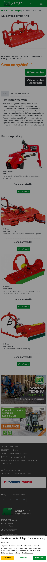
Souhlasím (39, 558)
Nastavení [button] (23, 558)
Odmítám (7, 558)
